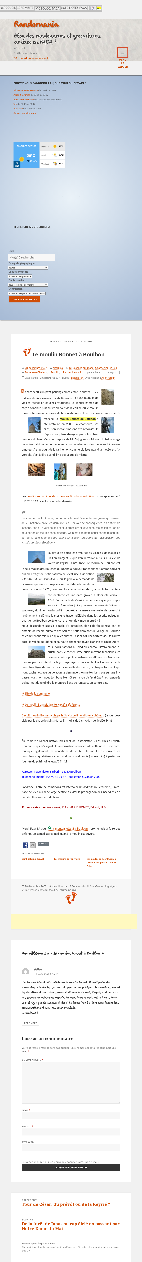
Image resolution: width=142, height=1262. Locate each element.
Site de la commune (37, 693)
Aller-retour (108, 378)
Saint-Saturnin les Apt (33, 859)
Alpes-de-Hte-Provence (26, 90)
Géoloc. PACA (49, 9)
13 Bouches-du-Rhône (81, 368)
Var (15, 104)
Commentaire (32, 1059)
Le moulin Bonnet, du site (52, 704)
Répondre (30, 1023)
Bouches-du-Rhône (24, 99)
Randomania (36, 25)
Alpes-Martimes (22, 95)
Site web (28, 1142)
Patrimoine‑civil (72, 372)
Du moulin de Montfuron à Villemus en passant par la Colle (101, 863)
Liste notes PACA (74, 8)
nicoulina (58, 368)
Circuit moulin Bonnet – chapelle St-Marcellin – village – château (63, 715)
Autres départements (25, 113)
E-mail (27, 1126)
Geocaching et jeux (106, 368)
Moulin (55, 372)
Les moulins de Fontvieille (67, 859)
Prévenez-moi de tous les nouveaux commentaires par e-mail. (60, 1162)
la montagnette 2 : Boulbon (70, 828)
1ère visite (25, 8)
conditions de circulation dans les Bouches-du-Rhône (60, 496)
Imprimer (43, 843)
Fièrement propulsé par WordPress (38, 1243)
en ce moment (31, 58)
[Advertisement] (74, 921)
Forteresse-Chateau (36, 372)
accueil (9, 8)
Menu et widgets (122, 52)
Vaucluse (18, 108)
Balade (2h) (77, 378)
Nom (26, 1110)
